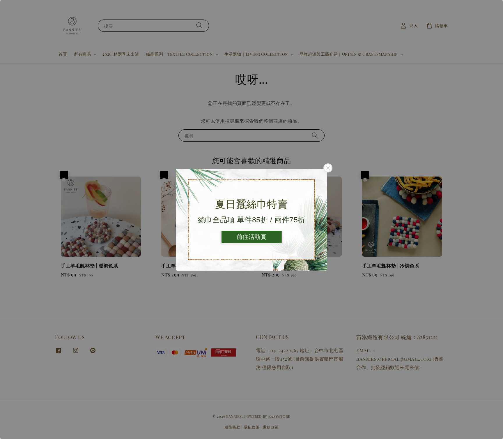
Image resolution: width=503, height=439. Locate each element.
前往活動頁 (252, 237)
